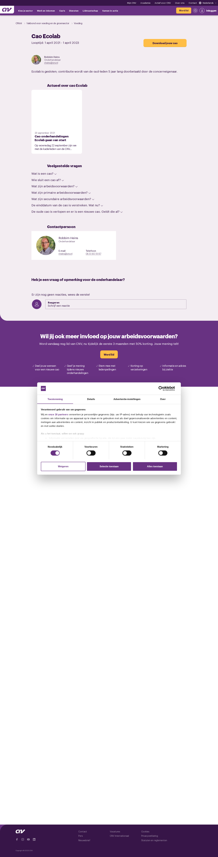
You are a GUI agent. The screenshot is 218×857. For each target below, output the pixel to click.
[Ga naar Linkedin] (34, 839)
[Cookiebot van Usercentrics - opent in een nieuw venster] (163, 388)
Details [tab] (91, 399)
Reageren (53, 302)
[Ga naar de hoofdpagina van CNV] (7, 9)
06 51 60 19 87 (93, 253)
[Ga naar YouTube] (28, 839)
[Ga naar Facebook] (17, 839)
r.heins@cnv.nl (51, 62)
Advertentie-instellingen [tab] (126, 399)
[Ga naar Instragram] (23, 839)
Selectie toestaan (109, 466)
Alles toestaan (155, 466)
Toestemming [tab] (55, 399)
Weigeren (63, 466)
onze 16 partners (58, 414)
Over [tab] (162, 399)
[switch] (91, 453)
